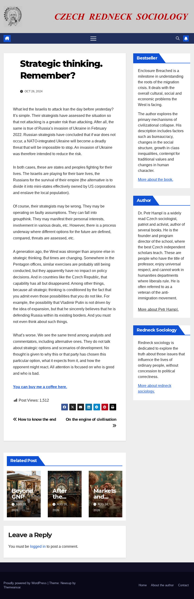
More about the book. (155, 180)
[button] (178, 38)
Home (143, 585)
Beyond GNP (22, 493)
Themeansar (12, 587)
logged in (38, 546)
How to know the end (36, 419)
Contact (183, 585)
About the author (162, 585)
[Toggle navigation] (93, 38)
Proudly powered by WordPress (26, 583)
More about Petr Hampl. (158, 309)
